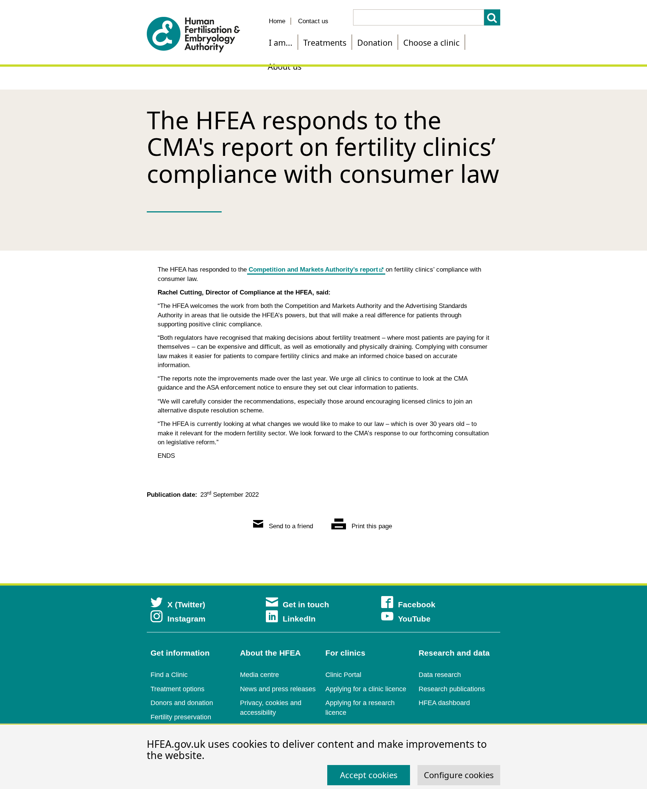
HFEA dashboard (444, 703)
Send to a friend (290, 526)
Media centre (259, 674)
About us (284, 66)
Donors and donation (182, 703)
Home (277, 21)
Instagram (186, 618)
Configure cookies (459, 774)
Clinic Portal (343, 674)
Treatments (324, 42)
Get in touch (306, 604)
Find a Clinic (169, 674)
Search (492, 17)
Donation (374, 42)
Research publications (452, 689)
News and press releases (278, 689)
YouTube (414, 618)
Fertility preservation (181, 717)
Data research (440, 674)
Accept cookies (369, 774)
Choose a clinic (431, 42)
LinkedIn (299, 618)
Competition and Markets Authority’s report (313, 269)
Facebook (416, 604)
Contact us (313, 21)
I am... (280, 42)
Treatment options (177, 689)
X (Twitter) (186, 604)
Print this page (371, 526)
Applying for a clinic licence (365, 689)
